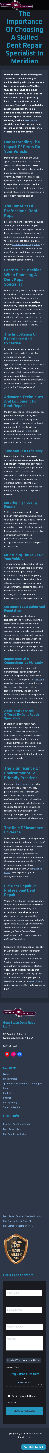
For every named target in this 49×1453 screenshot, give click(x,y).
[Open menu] (46, 5)
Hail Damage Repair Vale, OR (17, 1221)
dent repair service (25, 784)
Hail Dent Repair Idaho (14, 1134)
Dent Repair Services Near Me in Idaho (22, 1216)
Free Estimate (10, 1079)
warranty (39, 679)
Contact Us (8, 1093)
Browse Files (24, 1382)
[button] (33, 1447)
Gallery (6, 1074)
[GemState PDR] (16, 5)
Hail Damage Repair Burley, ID (18, 1226)
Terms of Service (11, 1107)
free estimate (35, 981)
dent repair (31, 120)
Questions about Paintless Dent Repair (22, 1083)
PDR (27, 431)
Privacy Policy (10, 1103)
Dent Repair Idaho (12, 1129)
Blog (5, 1088)
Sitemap (7, 1098)
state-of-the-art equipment (26, 245)
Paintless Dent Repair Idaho (17, 1124)
